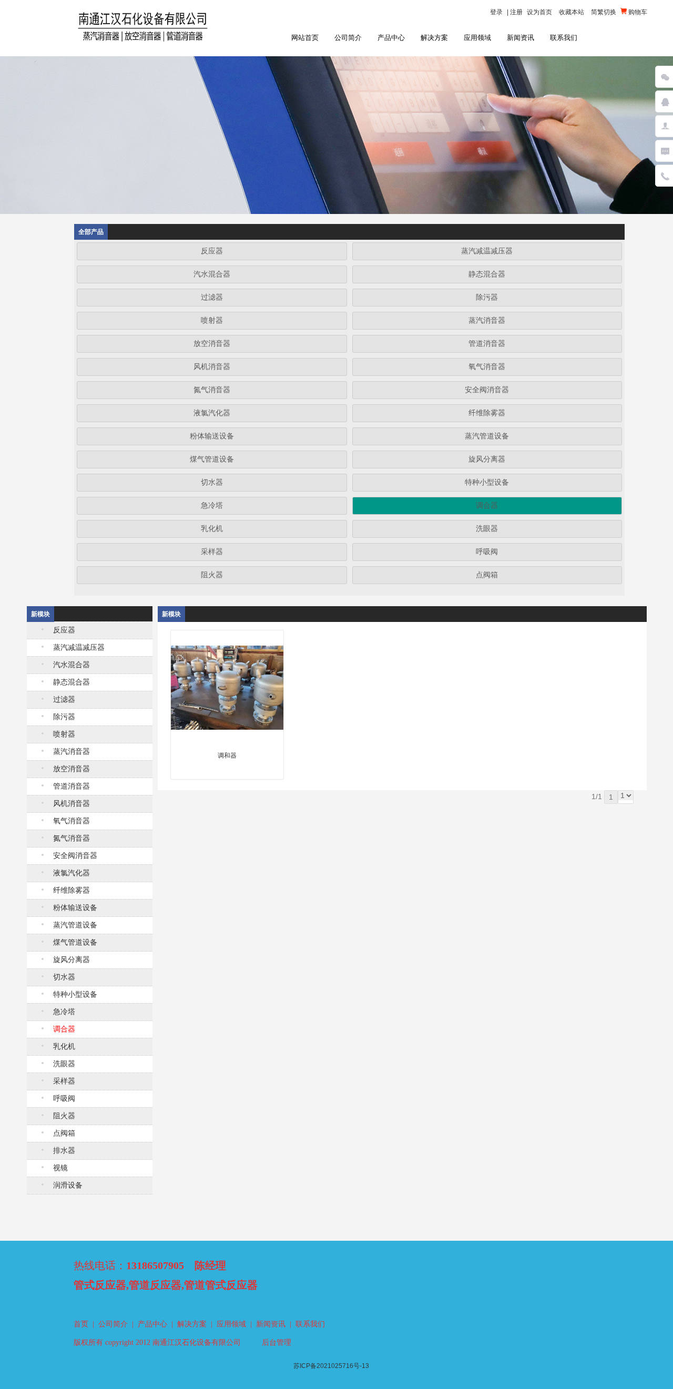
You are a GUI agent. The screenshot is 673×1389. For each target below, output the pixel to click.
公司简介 (348, 38)
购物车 (637, 12)
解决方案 (434, 38)
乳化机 (212, 529)
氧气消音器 (486, 367)
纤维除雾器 (486, 413)
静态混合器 (486, 274)
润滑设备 (68, 1185)
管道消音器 (486, 344)
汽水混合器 (211, 274)
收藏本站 (571, 12)
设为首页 (539, 12)
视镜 (60, 1168)
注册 (516, 12)
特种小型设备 (487, 482)
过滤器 (212, 297)
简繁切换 (603, 12)
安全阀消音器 (487, 390)
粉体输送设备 (212, 436)
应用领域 (477, 38)
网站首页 (305, 38)
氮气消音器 (211, 390)
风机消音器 (211, 367)
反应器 (212, 251)
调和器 (227, 755)
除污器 (487, 297)
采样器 (212, 552)
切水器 (212, 482)
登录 (496, 12)
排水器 (64, 1151)
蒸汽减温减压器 (487, 251)
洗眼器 (487, 529)
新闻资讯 (520, 38)
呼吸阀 (487, 552)
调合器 (487, 505)
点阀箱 (487, 575)
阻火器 (212, 575)
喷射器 (212, 320)
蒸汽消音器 (486, 320)
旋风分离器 (486, 459)
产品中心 (391, 38)
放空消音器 (211, 344)
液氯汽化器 (211, 413)
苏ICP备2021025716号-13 (331, 1366)
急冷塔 (212, 505)
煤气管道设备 (212, 459)
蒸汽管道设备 (487, 436)
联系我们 (563, 38)
